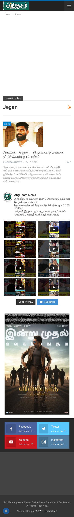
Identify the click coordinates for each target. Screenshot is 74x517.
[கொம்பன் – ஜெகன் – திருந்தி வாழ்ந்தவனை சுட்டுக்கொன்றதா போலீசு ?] (23, 134)
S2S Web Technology (46, 511)
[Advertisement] (37, 55)
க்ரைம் (7, 123)
